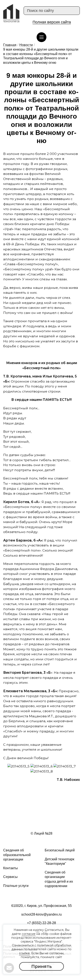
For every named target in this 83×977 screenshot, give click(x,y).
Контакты (10, 868)
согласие (29, 934)
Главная (9, 45)
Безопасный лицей (60, 850)
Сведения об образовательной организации (17, 854)
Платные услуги (16, 886)
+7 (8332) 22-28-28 (41, 923)
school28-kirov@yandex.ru (41, 914)
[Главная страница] (11, 13)
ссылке (24, 953)
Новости (26, 45)
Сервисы (10, 877)
